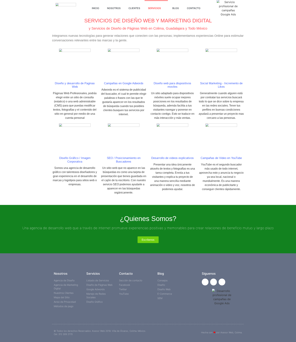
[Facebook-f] (205, 282)
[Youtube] (222, 282)
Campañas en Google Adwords (123, 83)
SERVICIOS (154, 8)
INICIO (95, 8)
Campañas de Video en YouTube (221, 158)
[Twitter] (213, 282)
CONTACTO (193, 8)
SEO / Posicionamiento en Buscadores (123, 159)
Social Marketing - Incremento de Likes (221, 85)
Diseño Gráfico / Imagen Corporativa (74, 159)
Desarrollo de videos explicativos (172, 158)
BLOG (175, 8)
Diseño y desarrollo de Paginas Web (75, 85)
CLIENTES (134, 8)
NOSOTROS (114, 8)
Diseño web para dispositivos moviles (172, 85)
